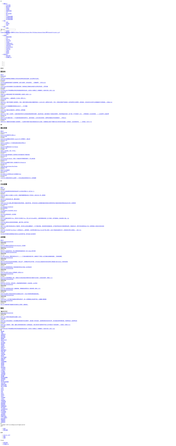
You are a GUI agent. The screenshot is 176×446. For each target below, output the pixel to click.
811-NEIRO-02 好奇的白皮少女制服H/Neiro (11, 174)
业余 (4, 26)
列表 (4, 20)
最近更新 (8, 6)
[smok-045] (3, 99)
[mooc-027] (3, 111)
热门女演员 (9, 13)
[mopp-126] (3, 115)
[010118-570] (4, 144)
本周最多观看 (9, 17)
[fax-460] (3, 231)
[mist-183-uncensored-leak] (7, 257)
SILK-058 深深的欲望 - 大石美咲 (8, 214)
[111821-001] (4, 163)
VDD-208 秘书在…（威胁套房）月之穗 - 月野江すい (13, 98)
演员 (7, 25)
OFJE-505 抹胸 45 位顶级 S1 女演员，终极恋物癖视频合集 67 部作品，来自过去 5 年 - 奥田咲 (23, 195)
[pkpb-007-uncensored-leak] (7, 279)
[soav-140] (3, 107)
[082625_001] (4, 167)
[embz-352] (3, 91)
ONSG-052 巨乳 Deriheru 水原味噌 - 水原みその (12, 272)
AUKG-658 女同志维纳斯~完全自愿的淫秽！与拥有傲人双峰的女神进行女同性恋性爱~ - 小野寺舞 (24, 86)
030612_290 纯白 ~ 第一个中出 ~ (8, 150)
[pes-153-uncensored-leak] (7, 300)
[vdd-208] (3, 95)
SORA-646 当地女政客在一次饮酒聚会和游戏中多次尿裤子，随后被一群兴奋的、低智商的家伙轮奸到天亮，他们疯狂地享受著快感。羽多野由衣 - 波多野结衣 (39, 320)
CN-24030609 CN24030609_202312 (9, 210)
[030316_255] (4, 140)
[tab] (3, 63)
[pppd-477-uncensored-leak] (7, 247)
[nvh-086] (3, 87)
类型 (7, 22)
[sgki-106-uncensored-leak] (7, 289)
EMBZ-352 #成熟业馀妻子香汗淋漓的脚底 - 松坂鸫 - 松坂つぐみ (16, 94)
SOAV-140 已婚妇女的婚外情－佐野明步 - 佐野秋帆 (13, 110)
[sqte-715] (3, 103)
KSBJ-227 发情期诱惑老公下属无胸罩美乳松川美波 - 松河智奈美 (16, 267)
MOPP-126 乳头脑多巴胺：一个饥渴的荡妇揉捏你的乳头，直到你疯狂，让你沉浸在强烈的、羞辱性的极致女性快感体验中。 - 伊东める (33, 117)
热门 (7, 15)
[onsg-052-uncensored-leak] (7, 268)
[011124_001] (4, 132)
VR (7, 12)
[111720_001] (4, 156)
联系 (4, 428)
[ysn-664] (3, 80)
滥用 (4, 437)
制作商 (7, 23)
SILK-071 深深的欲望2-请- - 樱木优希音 (10, 199)
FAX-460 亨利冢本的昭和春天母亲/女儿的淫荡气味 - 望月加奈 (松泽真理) (18, 234)
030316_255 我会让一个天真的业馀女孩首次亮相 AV (13, 142)
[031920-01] (3, 152)
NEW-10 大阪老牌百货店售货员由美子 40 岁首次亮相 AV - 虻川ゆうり (17, 191)
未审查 (7, 9)
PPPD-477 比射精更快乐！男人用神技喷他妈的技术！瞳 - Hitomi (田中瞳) (18, 251)
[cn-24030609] (4, 208)
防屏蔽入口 (6, 444)
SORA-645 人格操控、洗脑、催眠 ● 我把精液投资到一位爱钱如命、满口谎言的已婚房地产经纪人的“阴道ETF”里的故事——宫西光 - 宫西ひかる (35, 324)
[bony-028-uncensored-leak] (7, 241)
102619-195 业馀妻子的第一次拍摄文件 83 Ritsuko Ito (13, 162)
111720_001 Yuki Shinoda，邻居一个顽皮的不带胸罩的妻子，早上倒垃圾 (18, 158)
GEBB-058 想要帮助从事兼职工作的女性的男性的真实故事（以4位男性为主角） (20, 78)
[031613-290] (4, 136)
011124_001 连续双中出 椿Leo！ (8, 135)
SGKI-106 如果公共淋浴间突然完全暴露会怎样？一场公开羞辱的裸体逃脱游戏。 (20, 293)
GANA (7, 30)
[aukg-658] (3, 84)
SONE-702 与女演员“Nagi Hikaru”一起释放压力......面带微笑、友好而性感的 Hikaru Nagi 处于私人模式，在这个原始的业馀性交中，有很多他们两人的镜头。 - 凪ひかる (41, 230)
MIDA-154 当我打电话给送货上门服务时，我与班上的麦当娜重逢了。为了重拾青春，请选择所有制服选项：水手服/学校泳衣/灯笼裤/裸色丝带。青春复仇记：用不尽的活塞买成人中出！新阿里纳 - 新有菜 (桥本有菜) (52, 226)
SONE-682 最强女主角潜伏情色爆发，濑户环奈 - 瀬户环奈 (15, 222)
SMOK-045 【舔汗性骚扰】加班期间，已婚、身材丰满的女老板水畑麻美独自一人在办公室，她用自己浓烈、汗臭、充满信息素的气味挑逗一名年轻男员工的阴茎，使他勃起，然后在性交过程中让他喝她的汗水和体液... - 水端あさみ (56, 102)
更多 (2, 74)
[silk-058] (3, 211)
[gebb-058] (3, 76)
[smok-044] (3, 119)
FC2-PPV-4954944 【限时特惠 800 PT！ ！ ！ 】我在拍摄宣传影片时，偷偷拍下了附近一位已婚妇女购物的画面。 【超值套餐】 (31, 256)
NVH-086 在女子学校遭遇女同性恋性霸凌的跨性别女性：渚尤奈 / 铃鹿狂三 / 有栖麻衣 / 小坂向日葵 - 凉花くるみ (28, 90)
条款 (4, 436)
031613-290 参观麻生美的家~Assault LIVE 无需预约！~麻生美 (15, 139)
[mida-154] (3, 223)
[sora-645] (3, 322)
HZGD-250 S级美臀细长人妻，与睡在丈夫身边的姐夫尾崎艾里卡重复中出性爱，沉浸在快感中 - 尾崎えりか (27, 277)
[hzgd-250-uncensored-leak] (7, 273)
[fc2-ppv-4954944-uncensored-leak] (9, 252)
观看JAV (5, 3)
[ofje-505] (3, 192)
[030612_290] (4, 148)
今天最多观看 (9, 16)
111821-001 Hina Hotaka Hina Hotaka (9, 166)
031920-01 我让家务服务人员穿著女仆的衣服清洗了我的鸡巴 (15, 154)
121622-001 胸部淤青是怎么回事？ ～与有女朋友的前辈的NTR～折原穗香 (18, 178)
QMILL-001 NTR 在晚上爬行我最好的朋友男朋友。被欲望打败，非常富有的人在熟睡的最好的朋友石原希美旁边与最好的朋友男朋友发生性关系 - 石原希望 (38, 203)
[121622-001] (4, 175)
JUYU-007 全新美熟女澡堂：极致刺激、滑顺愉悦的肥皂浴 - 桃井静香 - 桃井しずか (20, 288)
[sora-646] (3, 318)
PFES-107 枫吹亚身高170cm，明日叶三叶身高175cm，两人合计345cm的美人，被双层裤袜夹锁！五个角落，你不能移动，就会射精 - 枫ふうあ (35, 218)
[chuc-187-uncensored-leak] (7, 312)
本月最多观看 (9, 19)
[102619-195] (4, 160)
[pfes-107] (3, 215)
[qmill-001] (3, 200)
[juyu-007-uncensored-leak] (7, 284)
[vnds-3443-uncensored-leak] (7, 295)
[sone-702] (3, 227)
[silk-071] (3, 196)
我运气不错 (4, 311)
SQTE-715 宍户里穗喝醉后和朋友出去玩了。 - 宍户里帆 (14, 106)
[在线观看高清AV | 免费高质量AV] (1, 1)
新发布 (7, 8)
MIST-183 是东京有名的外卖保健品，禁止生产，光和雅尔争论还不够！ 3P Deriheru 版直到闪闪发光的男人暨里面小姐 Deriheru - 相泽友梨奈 (34, 261)
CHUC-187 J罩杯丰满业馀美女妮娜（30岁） (11, 316)
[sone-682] (3, 219)
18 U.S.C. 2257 (6, 435)
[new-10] (3, 188)
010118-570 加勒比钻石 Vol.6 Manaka (9, 146)
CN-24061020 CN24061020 (7, 206)
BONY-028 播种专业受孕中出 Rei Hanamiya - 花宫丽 (13, 245)
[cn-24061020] (4, 204)
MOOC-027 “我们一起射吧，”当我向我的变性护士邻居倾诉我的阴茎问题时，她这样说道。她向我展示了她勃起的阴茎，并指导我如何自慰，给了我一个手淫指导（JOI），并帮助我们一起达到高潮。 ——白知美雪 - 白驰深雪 (55, 113)
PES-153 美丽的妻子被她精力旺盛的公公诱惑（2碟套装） (14, 304)
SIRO (7, 28)
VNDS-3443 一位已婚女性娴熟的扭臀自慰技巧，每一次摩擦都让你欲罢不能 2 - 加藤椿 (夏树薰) (24, 299)
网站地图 (5, 430)
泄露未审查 (9, 10)
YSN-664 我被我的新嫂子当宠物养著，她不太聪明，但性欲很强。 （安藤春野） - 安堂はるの (23, 82)
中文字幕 (8, 5)
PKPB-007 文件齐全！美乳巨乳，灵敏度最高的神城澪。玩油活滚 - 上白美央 (19, 283)
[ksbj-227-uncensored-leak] (7, 263)
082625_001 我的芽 (5, 170)
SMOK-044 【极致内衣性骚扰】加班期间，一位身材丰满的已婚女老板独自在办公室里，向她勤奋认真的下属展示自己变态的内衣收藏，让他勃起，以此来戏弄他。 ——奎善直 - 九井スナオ (46, 121)
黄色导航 (5, 442)
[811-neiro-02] (4, 171)
